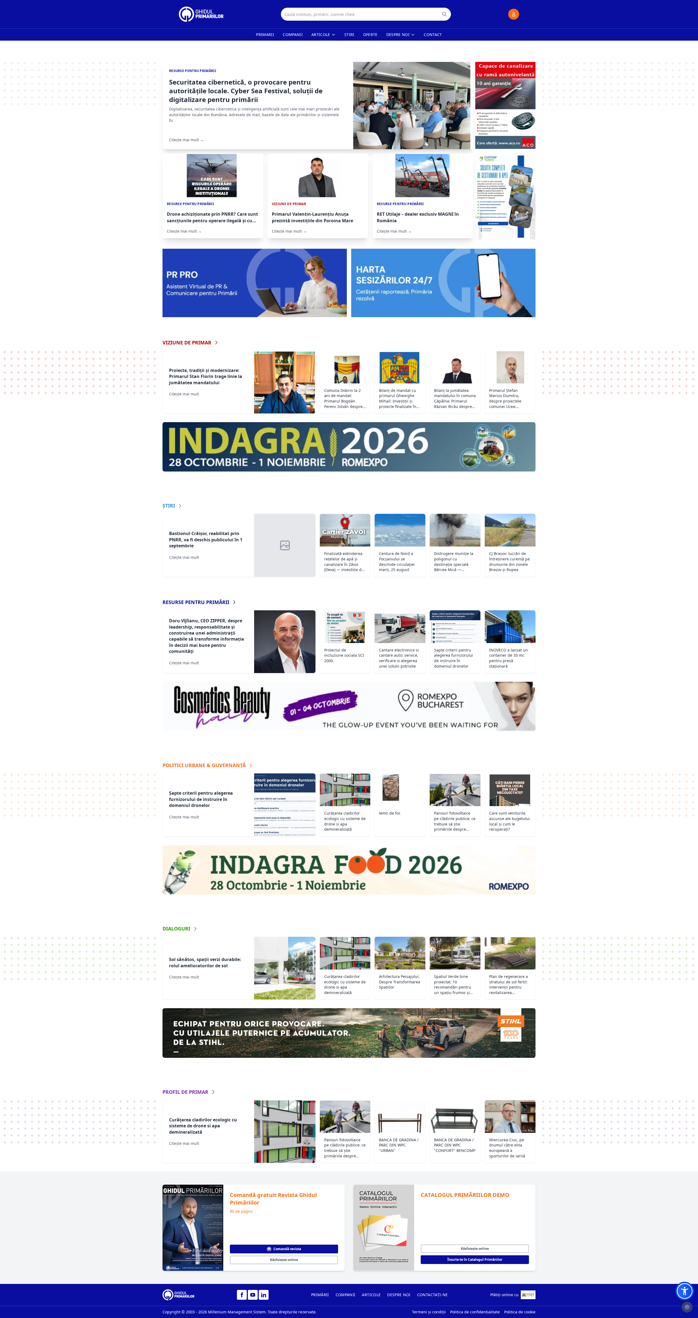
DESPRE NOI (399, 1294)
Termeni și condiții (429, 1311)
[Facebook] (242, 1295)
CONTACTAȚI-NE (432, 1294)
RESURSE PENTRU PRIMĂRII (196, 602)
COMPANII (346, 1294)
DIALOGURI (176, 928)
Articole (320, 34)
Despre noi (398, 34)
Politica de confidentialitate (475, 1311)
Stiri (349, 34)
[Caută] (444, 14)
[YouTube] (253, 1295)
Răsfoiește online (284, 1259)
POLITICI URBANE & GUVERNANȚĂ (204, 765)
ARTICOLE (371, 1294)
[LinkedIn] (264, 1295)
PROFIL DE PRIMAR (185, 1092)
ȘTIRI (169, 505)
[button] (685, 1291)
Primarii (265, 34)
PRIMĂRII (320, 1294)
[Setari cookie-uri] (687, 1307)
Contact (433, 34)
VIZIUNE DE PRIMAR (187, 342)
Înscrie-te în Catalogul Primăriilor (474, 1259)
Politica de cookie (519, 1311)
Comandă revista (287, 1249)
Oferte (370, 34)
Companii (293, 34)
